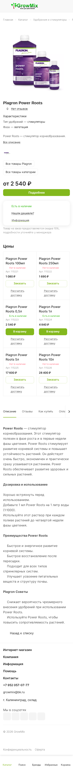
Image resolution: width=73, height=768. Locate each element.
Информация (13, 664)
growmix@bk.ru (14, 692)
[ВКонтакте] (7, 716)
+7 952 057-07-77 (16, 685)
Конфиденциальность (17, 749)
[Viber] (33, 716)
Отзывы (27, 411)
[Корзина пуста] (67, 6)
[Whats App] (41, 716)
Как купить (46, 411)
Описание (9, 411)
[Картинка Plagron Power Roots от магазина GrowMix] (37, 62)
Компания (10, 657)
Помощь (9, 671)
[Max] (15, 716)
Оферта (40, 749)
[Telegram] (24, 716)
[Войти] (59, 6)
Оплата (64, 411)
